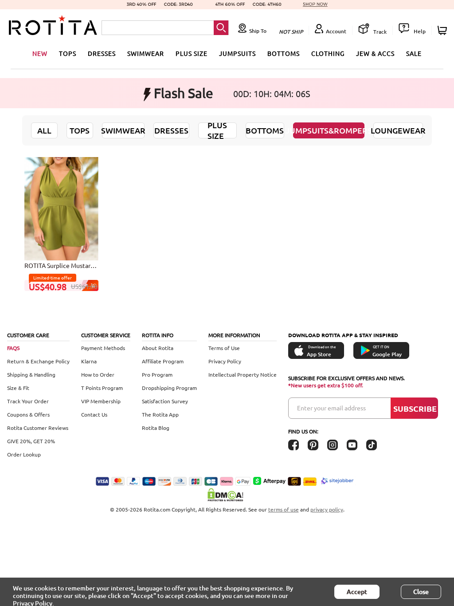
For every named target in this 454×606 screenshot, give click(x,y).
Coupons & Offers (28, 414)
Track (379, 31)
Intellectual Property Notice (242, 374)
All (44, 130)
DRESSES (102, 53)
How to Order (97, 374)
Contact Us (94, 414)
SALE (414, 53)
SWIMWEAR (145, 53)
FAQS (13, 347)
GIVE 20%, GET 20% (31, 441)
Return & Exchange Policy (38, 361)
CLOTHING (327, 53)
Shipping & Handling (31, 374)
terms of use (283, 509)
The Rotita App (160, 414)
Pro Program (157, 374)
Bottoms (265, 130)
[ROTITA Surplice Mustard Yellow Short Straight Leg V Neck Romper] (61, 208)
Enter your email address (331, 408)
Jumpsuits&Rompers (329, 130)
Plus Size (217, 130)
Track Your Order (28, 401)
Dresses (171, 130)
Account (336, 31)
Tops (80, 130)
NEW (39, 53)
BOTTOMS (283, 53)
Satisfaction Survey (165, 401)
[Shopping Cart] (444, 30)
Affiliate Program (163, 361)
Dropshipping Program (169, 387)
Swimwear (123, 130)
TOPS (67, 53)
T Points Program (102, 387)
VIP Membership (101, 401)
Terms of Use (224, 347)
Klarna (89, 361)
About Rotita (157, 347)
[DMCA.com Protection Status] (227, 494)
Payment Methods (103, 347)
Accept (357, 591)
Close (421, 591)
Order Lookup (24, 454)
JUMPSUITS (237, 53)
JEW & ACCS (375, 53)
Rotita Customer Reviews (37, 427)
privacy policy (326, 509)
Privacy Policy (224, 361)
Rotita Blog (155, 427)
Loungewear (398, 130)
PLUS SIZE (191, 53)
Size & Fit (18, 387)
